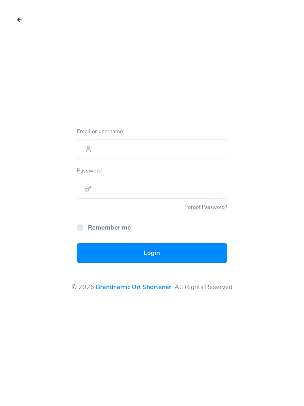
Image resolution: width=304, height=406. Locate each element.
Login (152, 253)
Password (89, 170)
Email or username (100, 131)
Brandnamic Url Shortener (133, 287)
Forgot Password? (206, 207)
